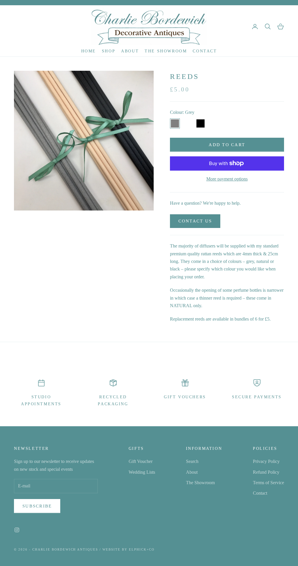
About (130, 51)
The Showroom (166, 51)
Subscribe (37, 506)
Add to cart (227, 144)
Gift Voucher (140, 461)
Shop (108, 51)
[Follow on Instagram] (17, 530)
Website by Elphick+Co (128, 549)
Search (192, 461)
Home (88, 51)
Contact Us (195, 221)
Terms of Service (268, 482)
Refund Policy (266, 472)
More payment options (227, 178)
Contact (205, 51)
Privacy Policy (266, 461)
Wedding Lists (142, 472)
